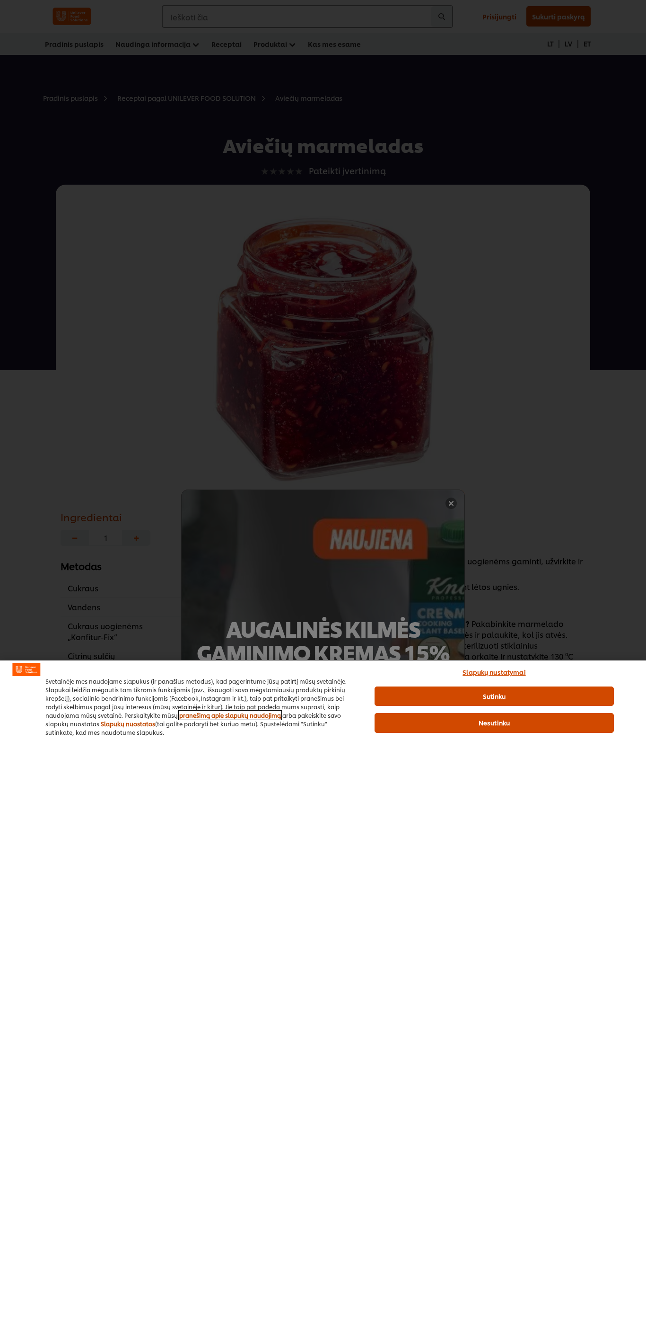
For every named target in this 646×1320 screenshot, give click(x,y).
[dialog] (323, 990)
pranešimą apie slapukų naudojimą (230, 715)
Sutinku (494, 696)
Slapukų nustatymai (494, 672)
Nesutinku (494, 722)
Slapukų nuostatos (128, 724)
